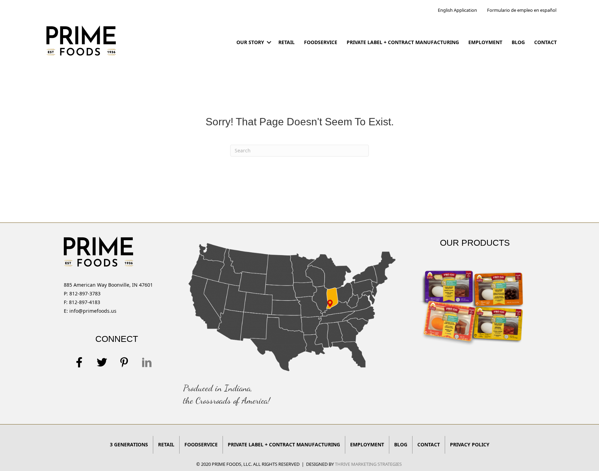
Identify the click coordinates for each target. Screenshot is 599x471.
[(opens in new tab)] (292, 306)
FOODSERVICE (320, 42)
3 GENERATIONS (129, 444)
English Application (457, 10)
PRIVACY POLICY (469, 444)
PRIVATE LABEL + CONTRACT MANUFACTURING (403, 42)
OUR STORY (250, 42)
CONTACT (545, 42)
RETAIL (286, 42)
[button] (269, 42)
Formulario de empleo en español (521, 10)
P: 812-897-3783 (82, 293)
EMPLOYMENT (485, 42)
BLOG (518, 42)
